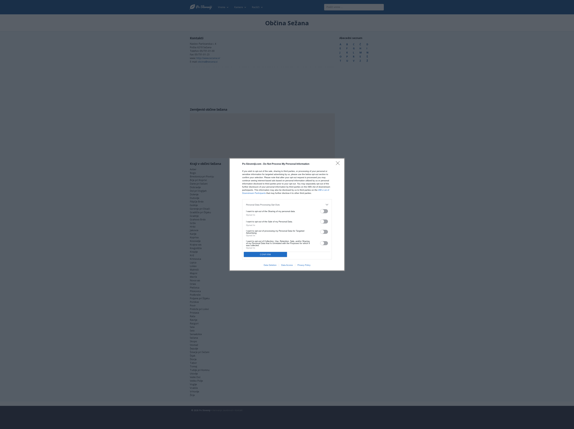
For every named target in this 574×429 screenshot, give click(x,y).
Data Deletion (270, 265)
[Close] (339, 164)
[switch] (324, 211)
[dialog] (287, 214)
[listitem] (287, 204)
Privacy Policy (303, 265)
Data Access (287, 265)
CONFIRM (265, 254)
